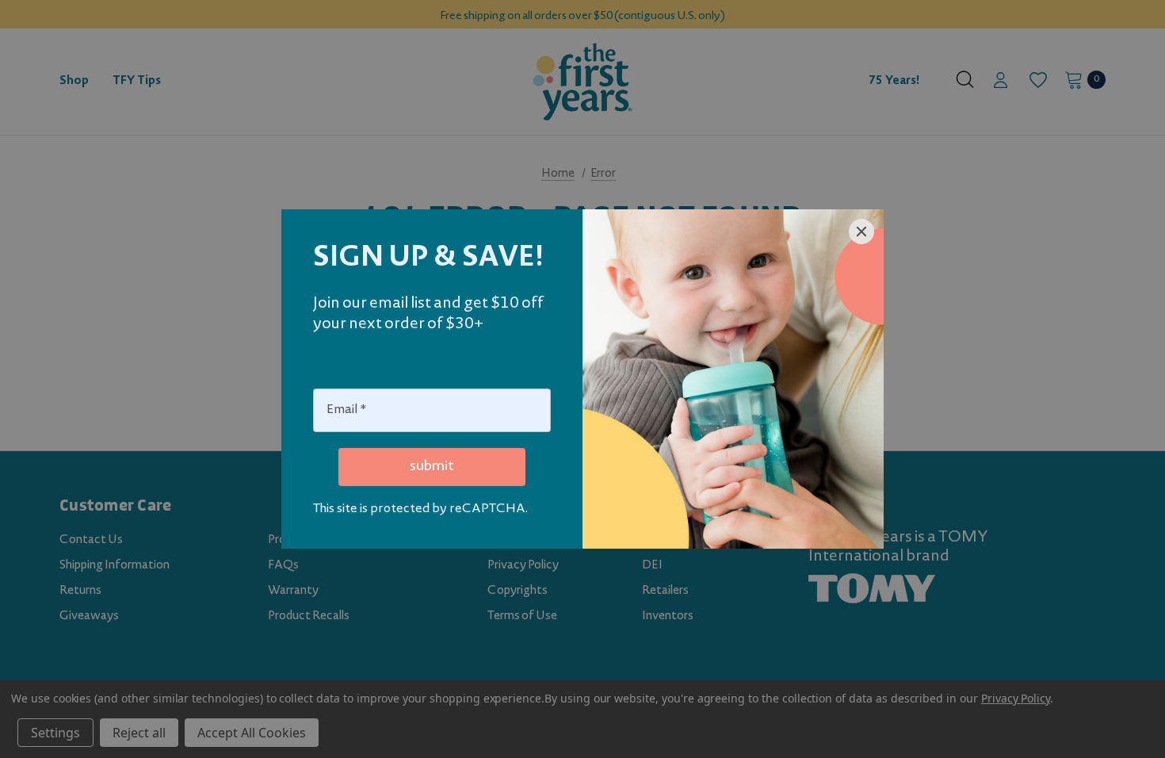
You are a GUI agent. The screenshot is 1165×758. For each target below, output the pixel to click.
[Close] (861, 231)
